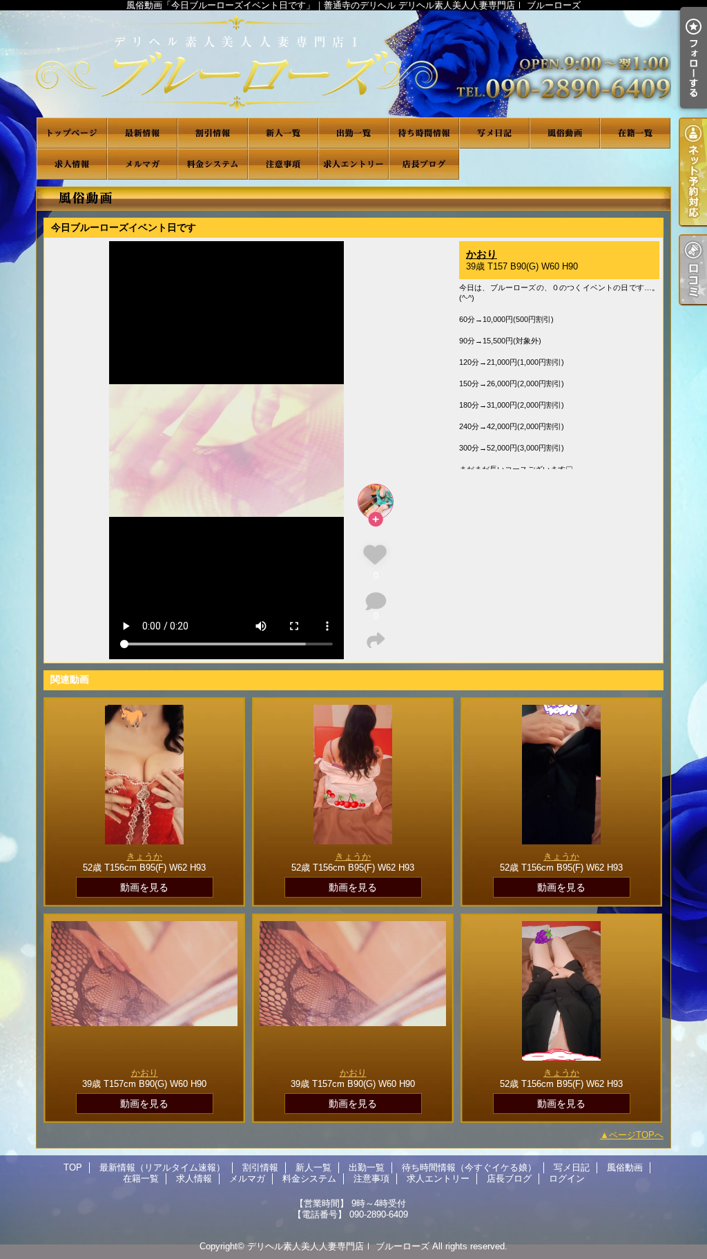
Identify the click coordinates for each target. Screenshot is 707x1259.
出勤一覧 (353, 133)
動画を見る (144, 887)
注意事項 (283, 164)
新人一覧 (283, 133)
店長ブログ (424, 164)
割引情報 (212, 133)
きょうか (144, 856)
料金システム (212, 164)
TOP (72, 133)
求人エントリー (353, 164)
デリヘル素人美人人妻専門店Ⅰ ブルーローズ (338, 1246)
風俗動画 (565, 133)
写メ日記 (494, 133)
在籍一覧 (635, 133)
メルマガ (142, 164)
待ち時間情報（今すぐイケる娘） (424, 133)
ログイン (567, 1178)
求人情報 (72, 164)
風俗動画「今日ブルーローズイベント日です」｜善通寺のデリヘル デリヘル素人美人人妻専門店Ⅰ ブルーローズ (353, 63)
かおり (481, 254)
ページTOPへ (636, 1135)
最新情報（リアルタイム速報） (142, 133)
